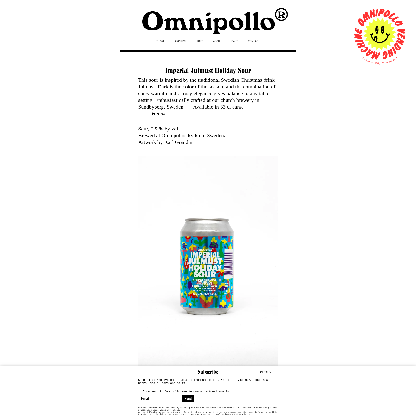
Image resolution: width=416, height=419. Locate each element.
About (217, 41)
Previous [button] (140, 265)
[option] (208, 265)
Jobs (199, 41)
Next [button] (275, 265)
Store (160, 41)
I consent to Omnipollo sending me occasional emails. (187, 391)
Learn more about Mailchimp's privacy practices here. (219, 414)
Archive (181, 41)
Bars (234, 41)
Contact (254, 41)
